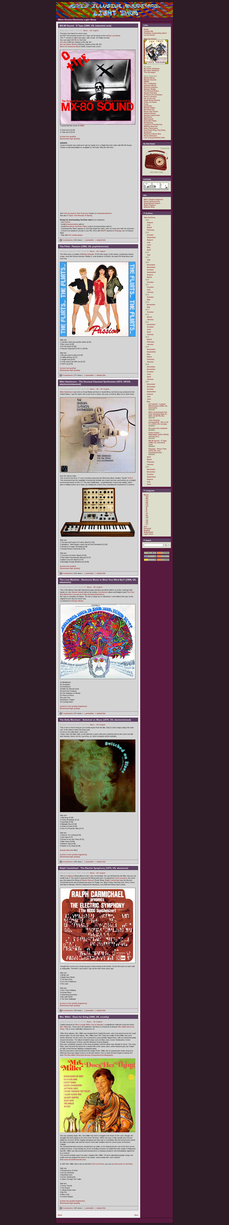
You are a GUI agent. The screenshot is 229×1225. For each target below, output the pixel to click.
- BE (146, 498)
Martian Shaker (150, 89)
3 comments (67, 240)
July (148, 225)
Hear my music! (150, 39)
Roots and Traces (151, 111)
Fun (145, 526)
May (148, 247)
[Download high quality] (70, 139)
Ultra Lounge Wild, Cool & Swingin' (89, 1025)
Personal (147, 528)
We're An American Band (70, 46)
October (150, 235)
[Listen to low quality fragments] (73, 706)
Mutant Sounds (150, 80)
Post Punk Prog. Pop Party (154, 130)
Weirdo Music (149, 78)
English (96, 30)
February (150, 230)
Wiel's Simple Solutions (153, 199)
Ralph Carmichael (112, 880)
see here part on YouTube (122, 1164)
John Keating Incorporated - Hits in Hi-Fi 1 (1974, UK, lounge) (158, 422)
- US (90, 30)
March (149, 227)
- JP (146, 513)
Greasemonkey (72, 224)
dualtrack (147, 132)
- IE (146, 508)
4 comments (67, 862)
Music (85, 30)
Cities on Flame (150, 102)
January (150, 292)
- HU (146, 506)
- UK (97, 389)
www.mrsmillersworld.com (75, 1159)
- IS (146, 510)
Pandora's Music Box (152, 134)
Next (136, 1215)
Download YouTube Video (76, 226)
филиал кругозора (152, 115)
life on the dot (149, 98)
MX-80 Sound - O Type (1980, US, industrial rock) (157, 442)
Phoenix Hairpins (151, 87)
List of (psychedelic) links (154, 138)
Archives (149, 213)
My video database (151, 70)
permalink (90, 240)
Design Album (77, 601)
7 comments (67, 713)
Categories (149, 491)
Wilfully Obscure (150, 126)
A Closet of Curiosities (153, 95)
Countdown (103, 592)
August (150, 222)
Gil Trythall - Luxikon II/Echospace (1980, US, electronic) (157, 406)
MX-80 (74, 40)
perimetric (148, 106)
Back (60, 1215)
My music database (152, 68)
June (149, 245)
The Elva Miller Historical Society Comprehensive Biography (88, 1055)
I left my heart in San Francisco (76, 213)
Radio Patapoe (150, 205)
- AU (146, 497)
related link (100, 240)
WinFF (103, 231)
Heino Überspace (151, 128)
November (151, 267)
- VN (146, 521)
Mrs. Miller (64, 1027)
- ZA (146, 523)
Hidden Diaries (150, 113)
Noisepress (148, 123)
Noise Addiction (150, 136)
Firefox (67, 222)
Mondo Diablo (149, 108)
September (151, 237)
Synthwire (148, 117)
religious (70, 876)
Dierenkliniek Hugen (152, 203)
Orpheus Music (150, 85)
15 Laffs (63, 42)
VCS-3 (130, 478)
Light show (148, 534)
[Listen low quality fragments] (72, 1201)
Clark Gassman (121, 878)
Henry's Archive (150, 96)
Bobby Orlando (88, 254)
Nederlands (148, 532)
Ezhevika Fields (150, 121)
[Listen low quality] (68, 136)
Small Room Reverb (152, 100)
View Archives (149, 217)
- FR (146, 504)
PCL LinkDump (150, 83)
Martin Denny (87, 880)
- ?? (146, 525)
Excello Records (66, 850)
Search (148, 540)
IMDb (82, 126)
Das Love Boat (114, 36)
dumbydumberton (104, 213)
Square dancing (150, 93)
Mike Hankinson (66, 392)
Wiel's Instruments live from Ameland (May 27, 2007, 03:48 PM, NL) (157, 414)
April (149, 250)
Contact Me (148, 31)
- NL (146, 515)
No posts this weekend (157, 428)
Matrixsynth (148, 119)
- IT (146, 512)
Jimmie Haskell (78, 592)
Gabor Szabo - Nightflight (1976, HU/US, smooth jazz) (158, 434)
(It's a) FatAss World (68, 44)
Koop (146, 104)
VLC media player (75, 235)
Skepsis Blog (149, 207)
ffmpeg (118, 231)
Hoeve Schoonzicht (152, 201)
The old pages (149, 72)
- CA (146, 500)
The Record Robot (151, 91)
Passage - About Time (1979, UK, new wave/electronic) (157, 450)
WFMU (146, 82)
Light (91, 876)
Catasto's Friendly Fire (153, 124)
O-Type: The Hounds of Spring (79, 215)
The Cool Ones (98, 1164)
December (151, 265)
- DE (146, 502)
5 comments (67, 573)
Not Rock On (149, 110)
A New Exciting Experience (93, 594)
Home (146, 29)
